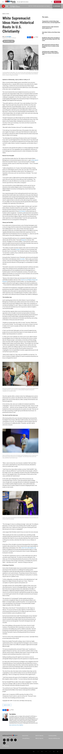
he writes (22, 259)
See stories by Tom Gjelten (16, 725)
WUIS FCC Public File (39, 735)
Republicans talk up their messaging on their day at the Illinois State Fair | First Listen (51, 39)
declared (23, 240)
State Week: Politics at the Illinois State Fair (51, 33)
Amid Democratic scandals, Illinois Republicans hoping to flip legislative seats (50, 53)
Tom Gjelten (8, 36)
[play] (3, 6)
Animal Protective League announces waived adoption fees (50, 27)
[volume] (7, 6)
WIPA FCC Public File (39, 738)
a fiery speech (34, 160)
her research (22, 211)
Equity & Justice (5, 13)
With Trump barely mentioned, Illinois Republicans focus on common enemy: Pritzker (50, 46)
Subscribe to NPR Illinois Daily (54, 738)
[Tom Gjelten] (5, 717)
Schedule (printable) (52, 735)
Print (37, 37)
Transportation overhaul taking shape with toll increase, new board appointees (51, 22)
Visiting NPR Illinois (26, 738)
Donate (58, 2)
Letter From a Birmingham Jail (28, 547)
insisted (18, 249)
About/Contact (25, 735)
